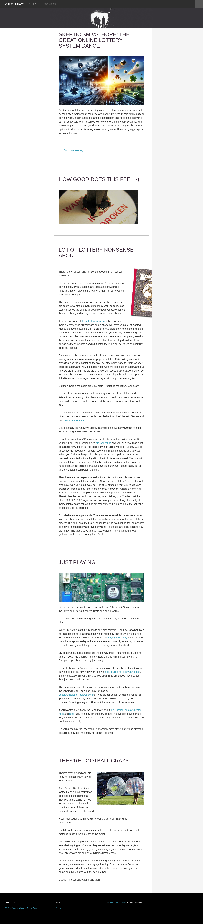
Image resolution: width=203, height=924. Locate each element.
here (71, 713)
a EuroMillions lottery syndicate (122, 672)
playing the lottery (117, 637)
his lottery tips (103, 443)
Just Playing (77, 562)
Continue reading (75, 150)
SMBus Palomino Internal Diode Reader (22, 908)
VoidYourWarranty (20, 4)
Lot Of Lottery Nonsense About (96, 252)
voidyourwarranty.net (117, 902)
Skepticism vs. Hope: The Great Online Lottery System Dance (94, 40)
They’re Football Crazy (94, 761)
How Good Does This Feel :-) (99, 179)
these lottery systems (93, 321)
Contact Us (50, 4)
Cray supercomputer (74, 420)
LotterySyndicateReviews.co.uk (76, 694)
